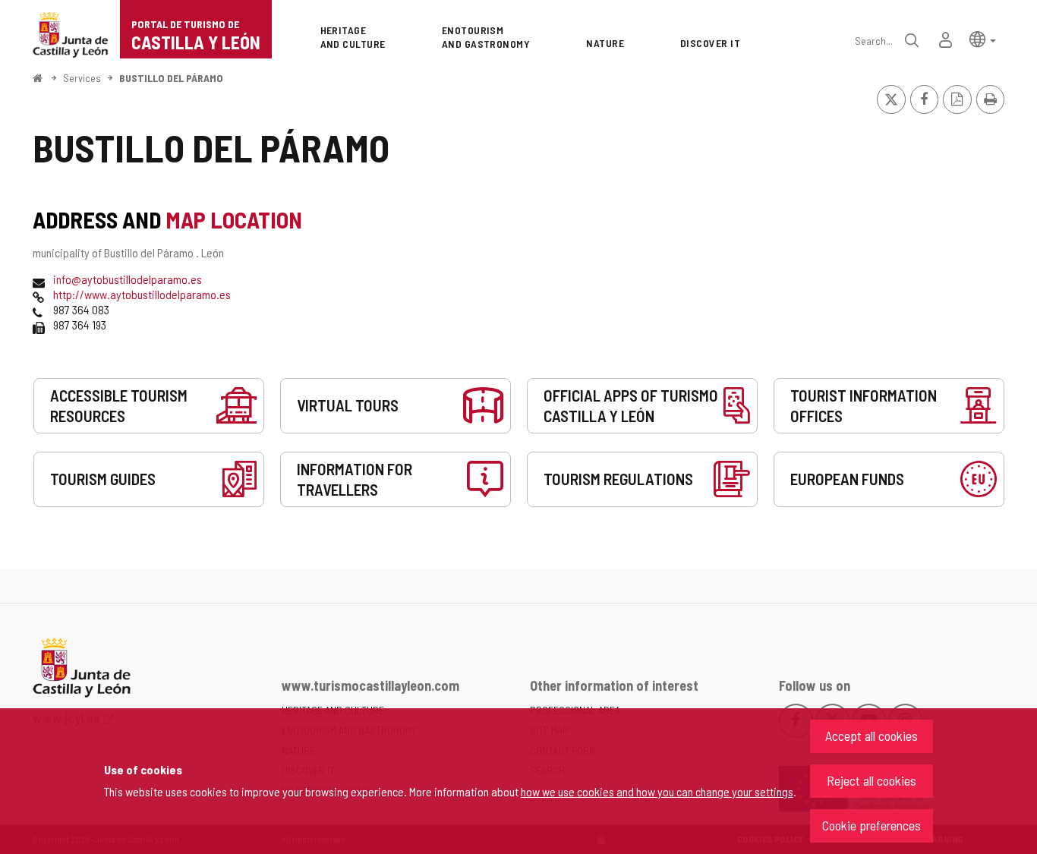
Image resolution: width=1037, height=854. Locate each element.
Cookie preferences (871, 825)
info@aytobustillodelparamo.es (127, 279)
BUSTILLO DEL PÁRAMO (171, 77)
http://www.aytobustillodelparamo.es (142, 294)
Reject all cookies (871, 780)
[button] (982, 38)
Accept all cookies (871, 735)
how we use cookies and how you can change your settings (657, 791)
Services (82, 77)
